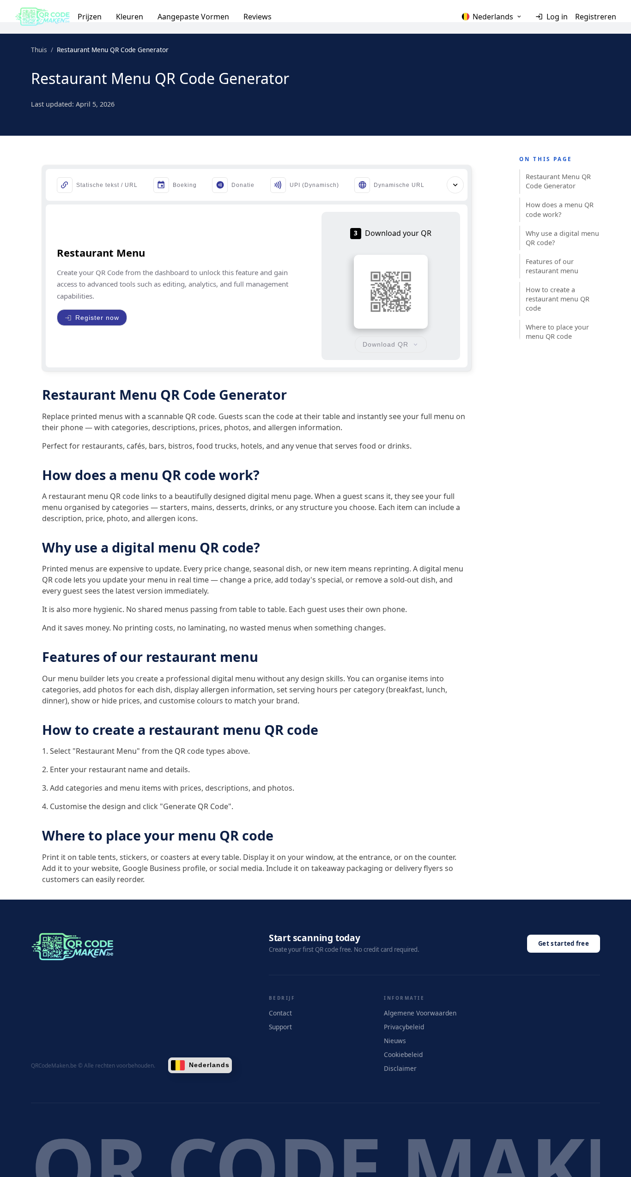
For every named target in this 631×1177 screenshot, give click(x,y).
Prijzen (90, 17)
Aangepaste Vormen (193, 17)
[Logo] (42, 16)
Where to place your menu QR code (557, 332)
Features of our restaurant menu (552, 266)
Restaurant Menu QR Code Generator (558, 181)
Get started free (563, 943)
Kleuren (129, 17)
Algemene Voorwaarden (420, 1013)
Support (280, 1026)
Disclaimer (400, 1068)
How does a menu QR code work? (560, 209)
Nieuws (395, 1040)
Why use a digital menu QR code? (562, 237)
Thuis (39, 49)
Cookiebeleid (403, 1054)
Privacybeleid (404, 1026)
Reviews (257, 17)
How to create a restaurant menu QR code (557, 298)
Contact (280, 1013)
